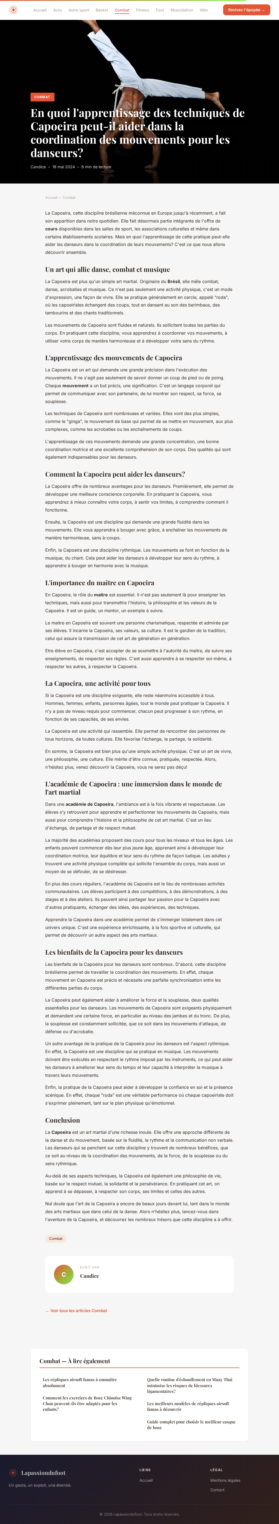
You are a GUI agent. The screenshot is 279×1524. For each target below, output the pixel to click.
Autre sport (78, 9)
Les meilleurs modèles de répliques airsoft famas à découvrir (188, 1406)
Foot (160, 9)
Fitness (142, 9)
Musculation (182, 9)
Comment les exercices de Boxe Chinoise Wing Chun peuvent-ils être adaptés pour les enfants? (87, 1403)
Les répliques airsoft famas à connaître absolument (80, 1382)
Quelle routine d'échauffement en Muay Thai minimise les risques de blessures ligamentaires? (189, 1385)
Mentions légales (225, 1480)
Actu (57, 9)
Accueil (40, 9)
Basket (102, 9)
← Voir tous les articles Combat (76, 1310)
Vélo (204, 9)
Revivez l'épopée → (246, 9)
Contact (217, 1489)
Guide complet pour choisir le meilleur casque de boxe (191, 1424)
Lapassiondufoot (43, 1472)
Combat (122, 9)
